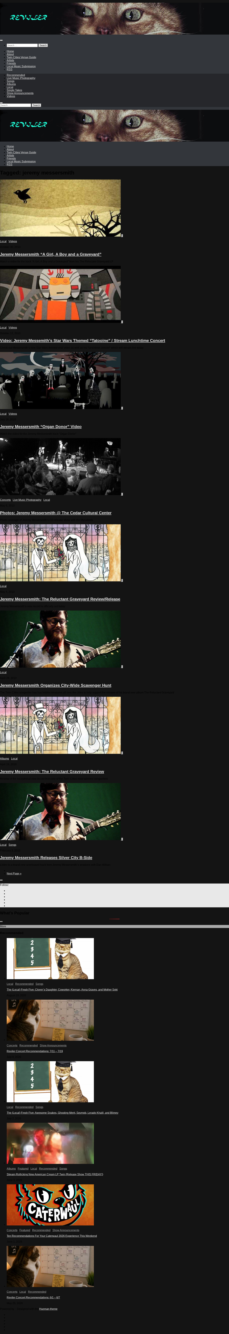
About (10, 54)
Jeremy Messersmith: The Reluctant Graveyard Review (52, 771)
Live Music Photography (21, 78)
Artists (10, 60)
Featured (23, 1168)
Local (10, 87)
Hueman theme (48, 1308)
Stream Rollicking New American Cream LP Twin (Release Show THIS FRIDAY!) (55, 1174)
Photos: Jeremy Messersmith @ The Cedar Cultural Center (55, 513)
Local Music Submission (21, 66)
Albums (11, 84)
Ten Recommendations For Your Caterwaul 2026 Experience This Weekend (52, 1236)
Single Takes (14, 90)
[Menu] (1, 40)
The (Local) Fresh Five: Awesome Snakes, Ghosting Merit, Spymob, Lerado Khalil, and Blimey (62, 1112)
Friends (11, 63)
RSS (9, 69)
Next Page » (14, 873)
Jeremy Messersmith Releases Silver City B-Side (46, 857)
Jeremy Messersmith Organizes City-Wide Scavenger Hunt (55, 685)
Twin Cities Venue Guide (21, 57)
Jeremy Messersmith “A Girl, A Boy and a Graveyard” (50, 254)
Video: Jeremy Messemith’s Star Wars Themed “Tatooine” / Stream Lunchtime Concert (82, 340)
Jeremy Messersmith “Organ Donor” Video (41, 426)
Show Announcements (20, 93)
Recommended (16, 75)
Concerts (5, 499)
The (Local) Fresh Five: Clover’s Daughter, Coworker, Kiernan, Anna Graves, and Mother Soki (62, 989)
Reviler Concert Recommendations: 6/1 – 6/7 (33, 1297)
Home (10, 51)
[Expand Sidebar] (1, 880)
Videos (11, 96)
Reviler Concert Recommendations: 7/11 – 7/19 (35, 1051)
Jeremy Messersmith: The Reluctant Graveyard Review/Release (60, 599)
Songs (10, 81)
